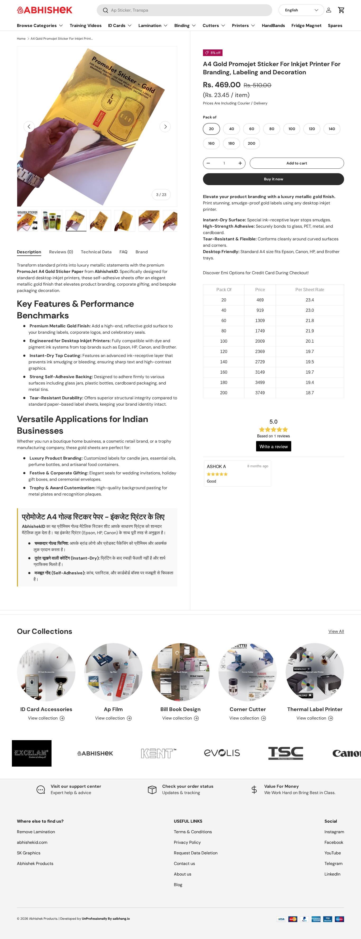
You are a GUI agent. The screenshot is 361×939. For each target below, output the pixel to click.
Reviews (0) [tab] (61, 252)
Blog (178, 884)
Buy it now (273, 179)
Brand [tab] (142, 252)
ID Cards (117, 25)
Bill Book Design (180, 709)
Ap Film (113, 709)
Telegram (334, 863)
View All (336, 631)
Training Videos (86, 25)
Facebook (334, 842)
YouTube (333, 853)
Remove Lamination (36, 832)
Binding (182, 25)
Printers (240, 25)
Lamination (149, 25)
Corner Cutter (248, 709)
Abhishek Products (35, 863)
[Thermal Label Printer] (315, 672)
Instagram (334, 832)
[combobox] (184, 10)
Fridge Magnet (306, 25)
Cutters (211, 25)
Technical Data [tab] (96, 252)
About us (182, 874)
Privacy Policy (187, 842)
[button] (341, 10)
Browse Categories (37, 25)
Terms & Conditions (193, 832)
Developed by (70, 919)
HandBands (273, 25)
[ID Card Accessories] (46, 672)
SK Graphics (28, 853)
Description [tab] (29, 252)
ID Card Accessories (46, 709)
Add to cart (296, 163)
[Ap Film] (113, 672)
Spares (335, 25)
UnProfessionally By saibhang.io (106, 919)
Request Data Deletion (195, 853)
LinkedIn (332, 874)
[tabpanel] (97, 424)
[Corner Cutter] (248, 672)
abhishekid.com (32, 842)
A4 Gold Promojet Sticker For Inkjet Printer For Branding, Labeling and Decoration (62, 38)
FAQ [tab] (123, 252)
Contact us (184, 863)
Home (21, 38)
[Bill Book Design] (180, 672)
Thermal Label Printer (315, 709)
